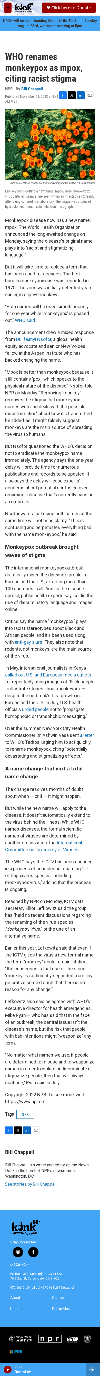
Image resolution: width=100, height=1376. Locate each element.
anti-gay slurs (28, 642)
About (15, 1298)
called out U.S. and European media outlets (48, 675)
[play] (8, 1369)
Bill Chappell (32, 88)
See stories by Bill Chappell (31, 1184)
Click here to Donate (71, 7)
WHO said (25, 320)
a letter (86, 735)
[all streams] (93, 1369)
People (16, 1309)
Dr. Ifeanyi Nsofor (33, 339)
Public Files (61, 1309)
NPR (25, 1114)
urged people (35, 709)
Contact (58, 1298)
